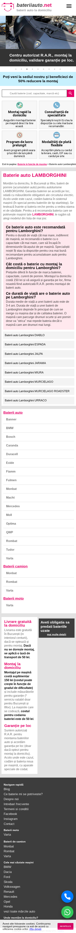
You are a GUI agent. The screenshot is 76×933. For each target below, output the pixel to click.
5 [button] (38, 69)
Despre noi (11, 799)
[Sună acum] (67, 896)
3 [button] (27, 69)
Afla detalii (35, 928)
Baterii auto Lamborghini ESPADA (25, 344)
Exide (10, 462)
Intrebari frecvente (16, 804)
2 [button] (21, 69)
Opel (7, 901)
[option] (38, 41)
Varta (9, 558)
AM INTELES (65, 926)
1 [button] (16, 69)
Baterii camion (15, 566)
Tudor (10, 549)
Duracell (12, 454)
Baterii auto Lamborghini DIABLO (25, 335)
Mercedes (13, 506)
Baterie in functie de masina (32, 164)
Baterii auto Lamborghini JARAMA (25, 363)
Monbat (11, 488)
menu (69, 6)
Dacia (8, 871)
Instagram (11, 818)
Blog (7, 789)
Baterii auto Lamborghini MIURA (24, 372)
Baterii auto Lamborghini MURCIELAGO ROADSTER (37, 391)
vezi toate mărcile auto (19, 911)
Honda (8, 906)
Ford (7, 876)
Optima (11, 523)
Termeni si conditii (16, 809)
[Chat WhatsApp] (67, 912)
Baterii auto (13, 412)
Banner (11, 419)
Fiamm (10, 471)
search (70, 93)
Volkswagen (12, 886)
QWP (9, 532)
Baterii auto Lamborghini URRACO (26, 400)
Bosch (10, 436)
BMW (9, 428)
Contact (9, 823)
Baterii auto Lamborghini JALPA (24, 353)
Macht (10, 497)
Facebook (10, 813)
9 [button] (60, 69)
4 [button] (32, 69)
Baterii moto (13, 598)
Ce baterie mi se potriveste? (23, 794)
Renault (9, 891)
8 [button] (54, 69)
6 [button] (43, 69)
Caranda (12, 445)
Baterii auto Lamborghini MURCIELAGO (29, 381)
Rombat (11, 541)
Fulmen (11, 480)
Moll (9, 514)
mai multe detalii (56, 634)
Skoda (8, 881)
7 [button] (49, 69)
